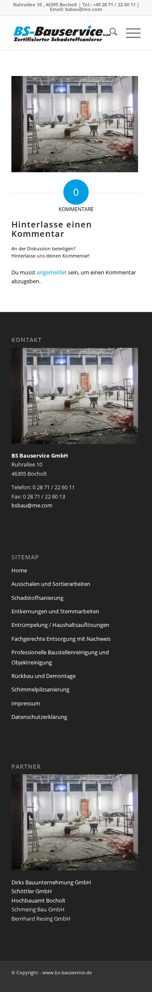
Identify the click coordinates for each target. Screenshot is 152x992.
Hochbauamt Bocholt (38, 900)
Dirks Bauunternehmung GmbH (51, 882)
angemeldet (52, 272)
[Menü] (129, 33)
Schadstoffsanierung (37, 598)
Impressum (25, 703)
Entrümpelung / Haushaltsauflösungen (60, 625)
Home (19, 570)
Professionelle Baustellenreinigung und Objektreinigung (60, 657)
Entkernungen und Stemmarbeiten (55, 611)
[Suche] (109, 33)
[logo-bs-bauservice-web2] (63, 33)
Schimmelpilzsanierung (40, 689)
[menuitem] (109, 33)
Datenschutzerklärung (39, 717)
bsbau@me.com (83, 9)
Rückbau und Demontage (43, 676)
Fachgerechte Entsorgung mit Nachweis (61, 638)
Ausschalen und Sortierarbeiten (50, 584)
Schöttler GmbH (31, 891)
